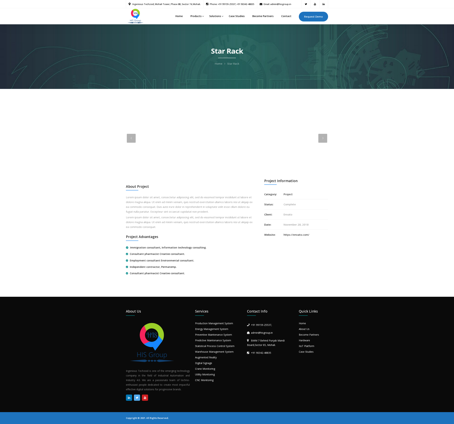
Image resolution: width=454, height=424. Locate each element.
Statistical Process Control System (214, 346)
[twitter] (306, 4)
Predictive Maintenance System (213, 340)
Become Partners (262, 16)
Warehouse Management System (214, 351)
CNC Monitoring (204, 380)
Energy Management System (211, 329)
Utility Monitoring (205, 374)
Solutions (215, 16)
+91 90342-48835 (261, 352)
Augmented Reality (206, 357)
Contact (286, 16)
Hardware (304, 340)
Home (179, 16)
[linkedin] (323, 4)
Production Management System (214, 323)
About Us (304, 329)
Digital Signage (203, 363)
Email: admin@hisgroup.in (277, 4)
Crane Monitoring (205, 368)
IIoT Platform (306, 346)
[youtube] (315, 4)
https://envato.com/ (296, 234)
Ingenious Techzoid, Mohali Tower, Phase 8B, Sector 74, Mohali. (166, 4)
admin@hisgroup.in (262, 332)
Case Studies (237, 16)
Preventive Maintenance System (213, 334)
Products (195, 16)
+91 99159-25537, (261, 325)
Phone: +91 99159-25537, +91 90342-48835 (232, 4)
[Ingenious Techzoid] (135, 16)
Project (288, 194)
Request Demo (313, 16)
